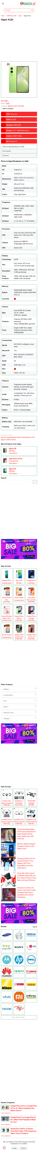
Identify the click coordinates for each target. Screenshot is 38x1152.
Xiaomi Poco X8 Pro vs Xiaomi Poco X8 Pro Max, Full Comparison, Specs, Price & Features (24, 1131)
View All (35, 927)
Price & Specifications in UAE (13, 147)
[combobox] (17, 10)
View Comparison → (6, 1113)
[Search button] (32, 10)
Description (7, 151)
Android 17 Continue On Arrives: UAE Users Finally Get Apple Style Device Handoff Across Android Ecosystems (26, 892)
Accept (14, 1148)
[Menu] (3, 3)
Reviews (6, 155)
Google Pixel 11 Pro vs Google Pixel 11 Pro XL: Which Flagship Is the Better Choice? (24, 1108)
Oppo (19, 444)
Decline (23, 1148)
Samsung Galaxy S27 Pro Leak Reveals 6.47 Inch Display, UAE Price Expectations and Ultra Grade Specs (26, 863)
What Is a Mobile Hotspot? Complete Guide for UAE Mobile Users (26, 846)
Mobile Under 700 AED (16, 106)
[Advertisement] (19, 42)
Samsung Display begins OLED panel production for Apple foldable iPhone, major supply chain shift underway (26, 833)
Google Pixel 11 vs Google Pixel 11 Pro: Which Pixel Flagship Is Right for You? (23, 1119)
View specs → (14, 453)
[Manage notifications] (4, 1147)
